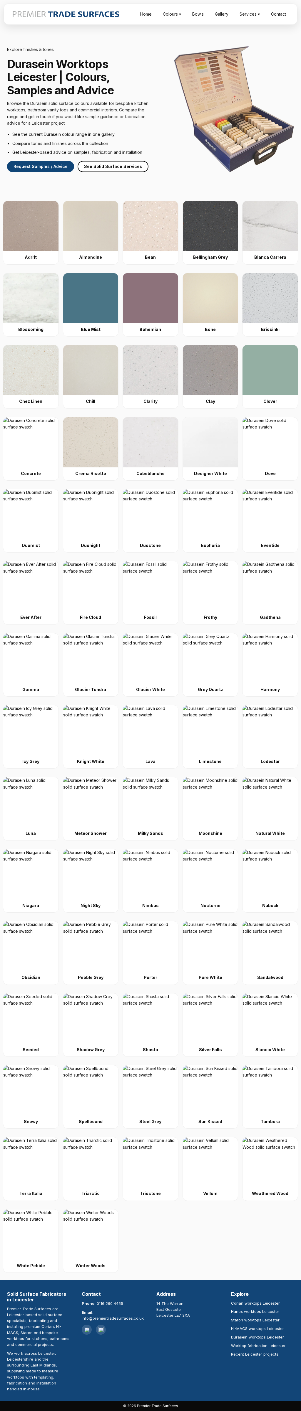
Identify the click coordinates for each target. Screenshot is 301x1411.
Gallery (221, 14)
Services (250, 14)
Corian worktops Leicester (255, 1303)
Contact (278, 14)
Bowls (198, 14)
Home (146, 14)
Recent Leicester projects (254, 1354)
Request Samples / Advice (41, 166)
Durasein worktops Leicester (257, 1337)
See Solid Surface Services (113, 166)
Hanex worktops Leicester (255, 1311)
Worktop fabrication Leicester (258, 1345)
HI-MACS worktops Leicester (257, 1328)
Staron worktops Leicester (255, 1320)
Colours (172, 14)
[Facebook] (101, 1330)
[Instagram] (87, 1330)
